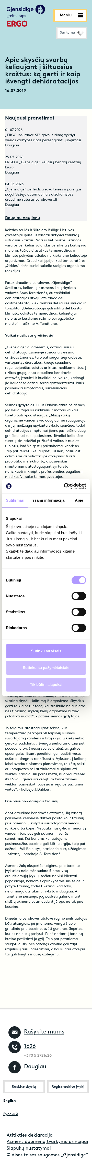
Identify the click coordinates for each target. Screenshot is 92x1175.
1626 (30, 1047)
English (9, 1101)
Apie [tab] (79, 500)
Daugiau (12, 145)
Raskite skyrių (24, 1087)
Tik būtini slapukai (46, 684)
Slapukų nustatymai (29, 1148)
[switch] (79, 596)
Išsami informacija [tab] (47, 500)
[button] (71, 33)
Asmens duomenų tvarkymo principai (47, 1141)
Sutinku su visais (46, 651)
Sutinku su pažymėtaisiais (46, 667)
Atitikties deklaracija (30, 1135)
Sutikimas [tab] (15, 500)
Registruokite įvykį (68, 1087)
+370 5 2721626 (38, 1056)
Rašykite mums (44, 1032)
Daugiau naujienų (22, 218)
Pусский (10, 1114)
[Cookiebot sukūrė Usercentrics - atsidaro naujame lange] (65, 486)
